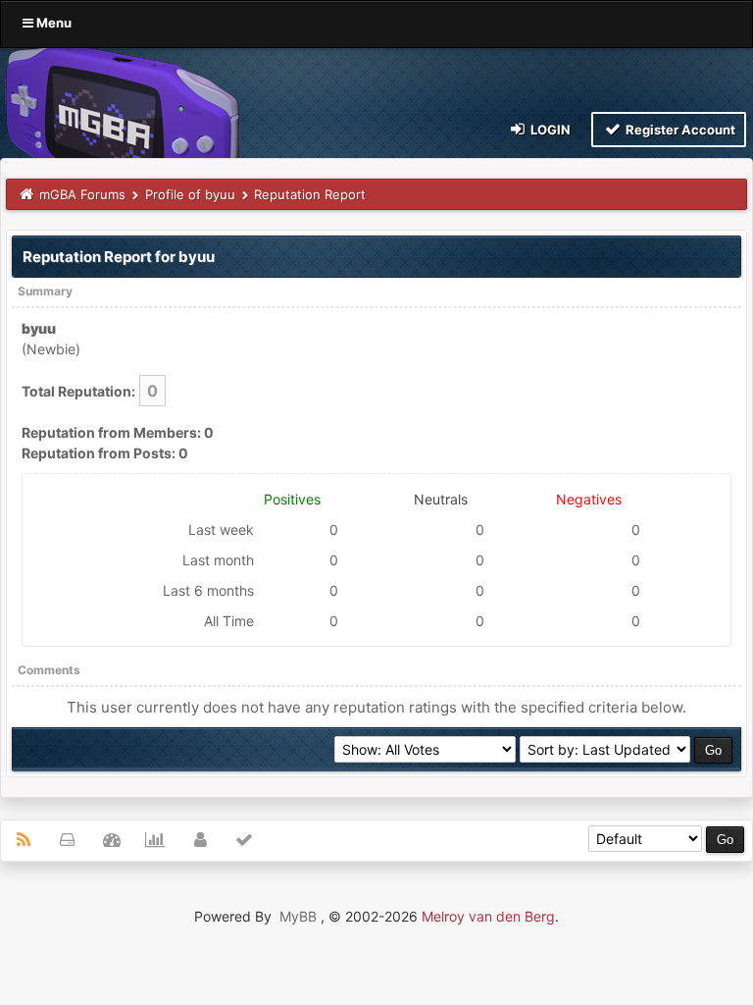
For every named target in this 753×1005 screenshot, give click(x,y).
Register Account (679, 129)
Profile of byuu (190, 194)
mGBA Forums (82, 194)
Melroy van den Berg (488, 916)
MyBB (298, 916)
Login (549, 129)
